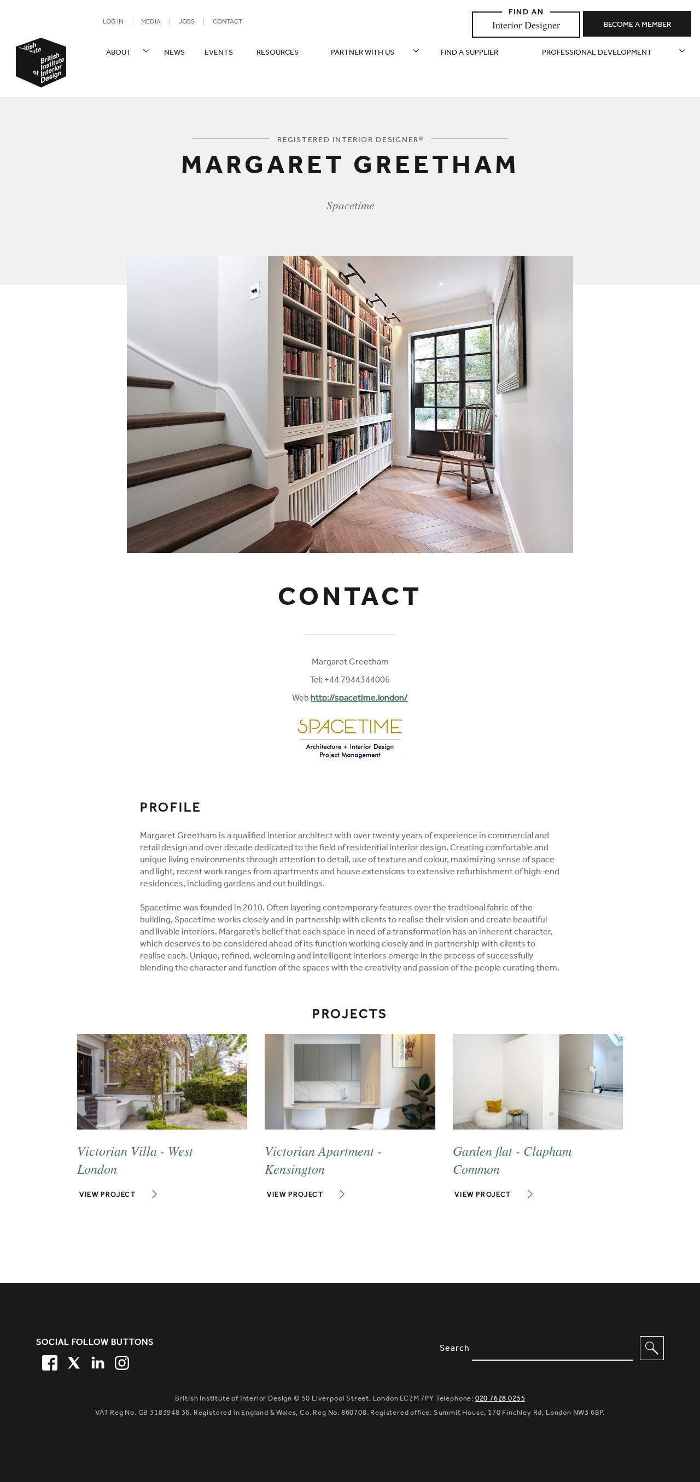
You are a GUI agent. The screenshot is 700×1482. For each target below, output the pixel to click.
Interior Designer (526, 24)
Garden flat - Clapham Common (512, 1159)
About (118, 53)
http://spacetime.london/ (359, 699)
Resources (277, 53)
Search (455, 1349)
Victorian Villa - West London (135, 1159)
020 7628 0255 (500, 1399)
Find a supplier (469, 53)
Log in (113, 22)
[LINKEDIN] (96, 1361)
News (174, 53)
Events (219, 53)
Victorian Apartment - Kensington (323, 1159)
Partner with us (362, 53)
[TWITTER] (72, 1361)
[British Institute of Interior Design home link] (41, 77)
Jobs (187, 22)
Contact (227, 22)
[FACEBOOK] (48, 1361)
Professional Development (597, 53)
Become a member (637, 26)
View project (107, 1195)
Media (151, 22)
